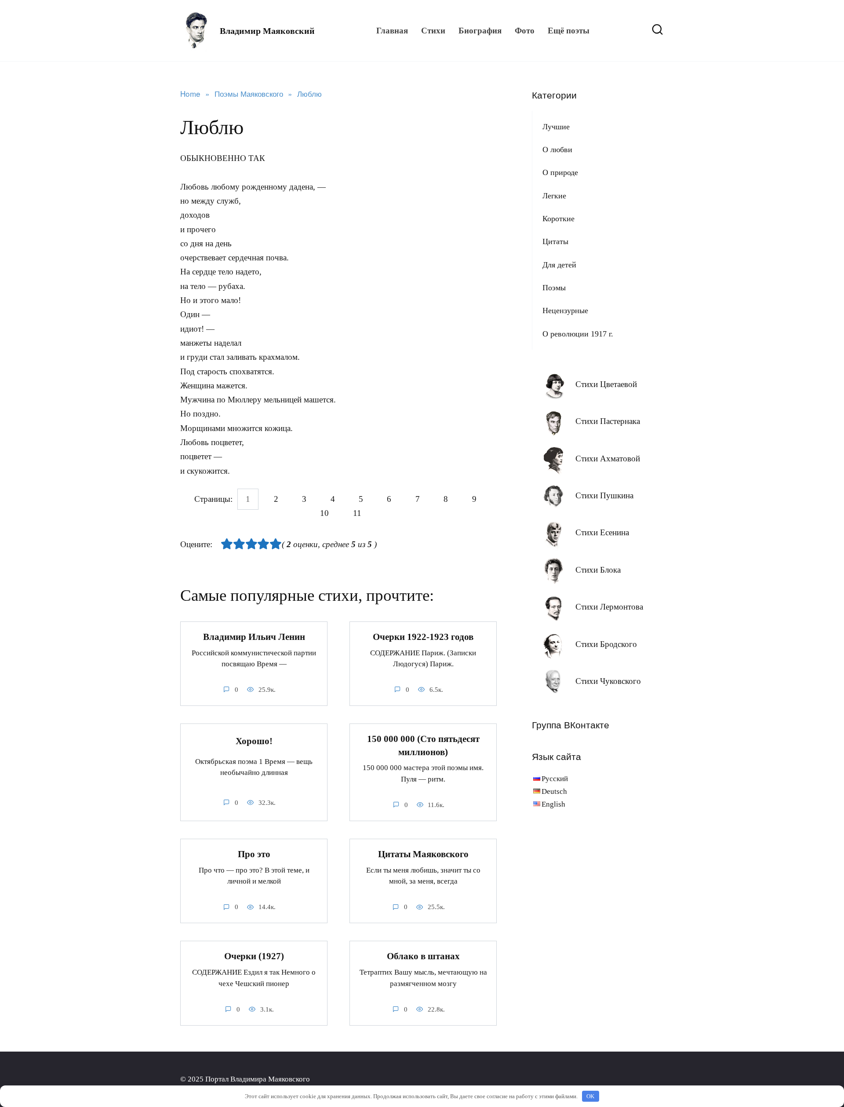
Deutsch (554, 791)
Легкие (554, 195)
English (553, 804)
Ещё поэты (568, 30)
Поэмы (554, 287)
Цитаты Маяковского (423, 854)
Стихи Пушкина (604, 495)
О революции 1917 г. (577, 333)
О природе (560, 172)
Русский (555, 779)
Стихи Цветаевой (606, 384)
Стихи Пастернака (607, 421)
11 (357, 513)
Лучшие (556, 126)
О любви (557, 149)
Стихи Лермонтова (609, 606)
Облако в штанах (423, 956)
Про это (254, 854)
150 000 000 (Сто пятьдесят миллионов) (423, 745)
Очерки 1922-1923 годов (423, 637)
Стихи (433, 30)
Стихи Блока (598, 569)
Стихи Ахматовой (607, 458)
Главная (392, 30)
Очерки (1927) (254, 956)
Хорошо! (254, 741)
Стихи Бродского (606, 644)
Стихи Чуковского (608, 681)
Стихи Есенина (602, 532)
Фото (525, 30)
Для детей (559, 264)
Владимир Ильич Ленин (254, 637)
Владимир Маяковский (267, 31)
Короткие (558, 218)
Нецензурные (565, 310)
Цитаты (555, 241)
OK (590, 1096)
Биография (480, 30)
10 (324, 513)
